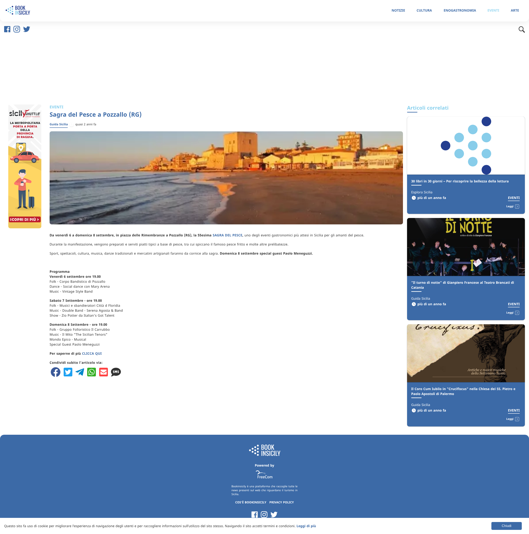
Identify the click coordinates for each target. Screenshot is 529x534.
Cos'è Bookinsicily (251, 502)
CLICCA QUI (92, 353)
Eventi (514, 197)
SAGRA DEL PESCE (227, 235)
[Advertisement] (264, 69)
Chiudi (506, 526)
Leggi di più (306, 526)
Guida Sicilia (59, 124)
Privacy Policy (281, 502)
